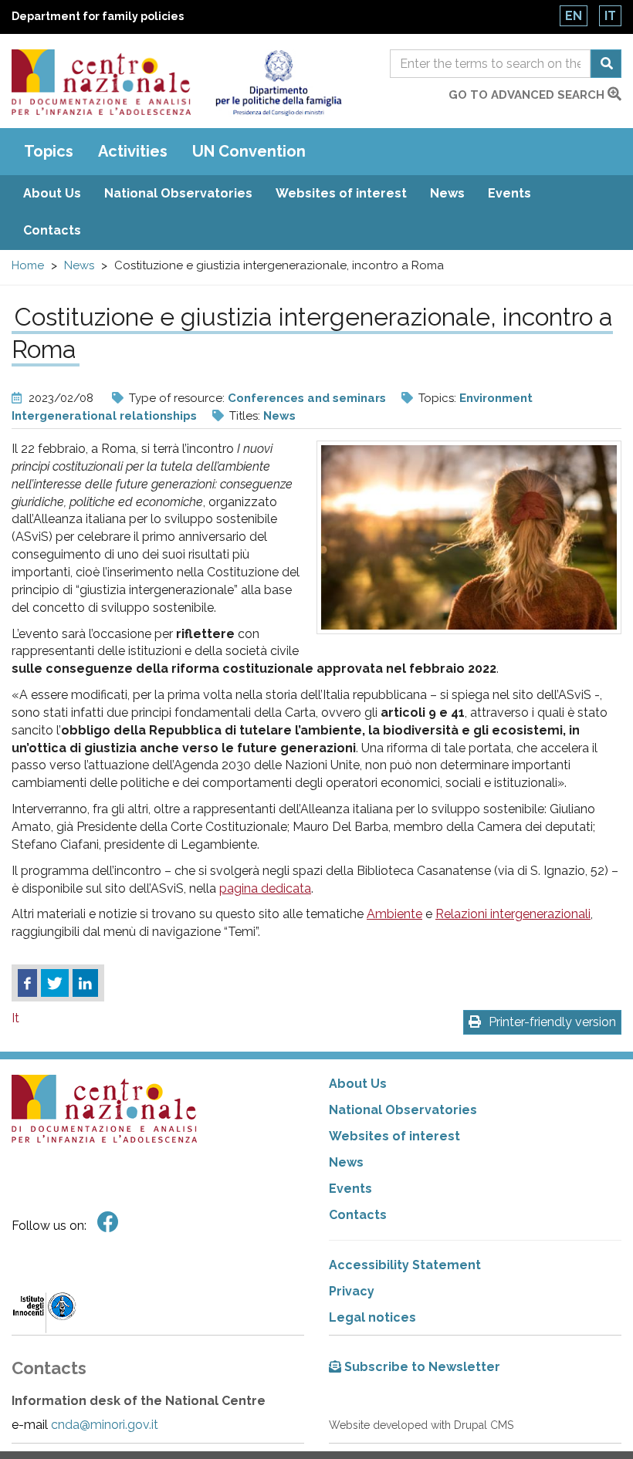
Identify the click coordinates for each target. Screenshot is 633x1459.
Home (28, 265)
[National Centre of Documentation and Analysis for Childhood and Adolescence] (101, 82)
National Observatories (178, 193)
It (610, 15)
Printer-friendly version (552, 1022)
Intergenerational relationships (104, 416)
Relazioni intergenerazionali (513, 914)
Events (509, 193)
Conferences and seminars (307, 398)
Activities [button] (133, 151)
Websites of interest (341, 193)
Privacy (351, 1291)
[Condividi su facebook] (27, 983)
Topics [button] (48, 151)
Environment (496, 398)
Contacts (52, 230)
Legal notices (372, 1317)
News (447, 193)
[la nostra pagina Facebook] (108, 1222)
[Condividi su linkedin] (85, 983)
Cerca (606, 63)
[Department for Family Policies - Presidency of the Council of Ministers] (278, 83)
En (573, 15)
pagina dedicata (265, 888)
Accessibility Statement (405, 1265)
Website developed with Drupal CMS (421, 1425)
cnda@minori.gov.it (104, 1424)
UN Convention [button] (249, 151)
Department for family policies (98, 16)
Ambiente (394, 914)
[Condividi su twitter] (55, 983)
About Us (52, 193)
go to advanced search (528, 95)
